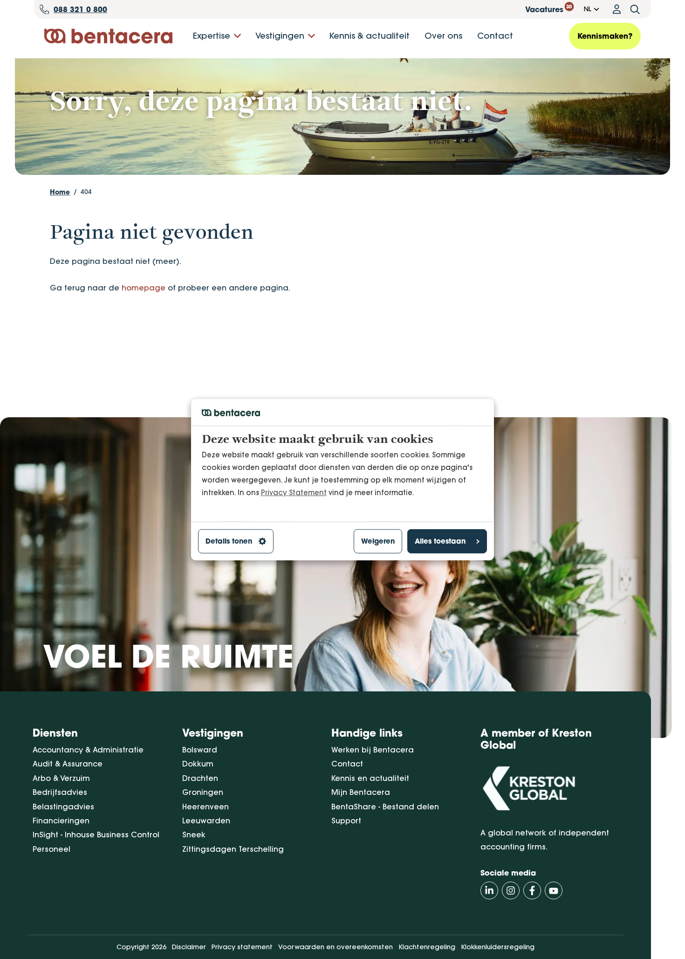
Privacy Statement (294, 492)
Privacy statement (242, 947)
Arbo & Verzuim (61, 778)
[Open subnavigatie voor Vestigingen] (311, 36)
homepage (143, 287)
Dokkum (197, 763)
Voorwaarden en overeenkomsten (335, 947)
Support (346, 820)
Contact (495, 35)
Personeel (51, 849)
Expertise (211, 35)
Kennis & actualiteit (369, 35)
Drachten (200, 778)
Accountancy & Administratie (88, 749)
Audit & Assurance (68, 763)
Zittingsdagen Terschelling (233, 849)
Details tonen (229, 541)
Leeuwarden (206, 820)
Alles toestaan (440, 541)
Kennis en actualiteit (370, 778)
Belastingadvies (63, 806)
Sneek (194, 834)
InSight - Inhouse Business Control (96, 834)
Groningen (202, 792)
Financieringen (61, 820)
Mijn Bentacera (360, 792)
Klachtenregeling (426, 947)
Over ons (443, 35)
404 (86, 191)
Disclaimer (189, 947)
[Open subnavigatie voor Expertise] (237, 36)
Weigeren (378, 541)
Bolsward (199, 749)
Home (60, 191)
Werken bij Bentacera (372, 749)
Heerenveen (205, 806)
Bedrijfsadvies (60, 792)
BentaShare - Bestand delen (385, 806)
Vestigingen (279, 35)
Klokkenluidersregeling (497, 947)
